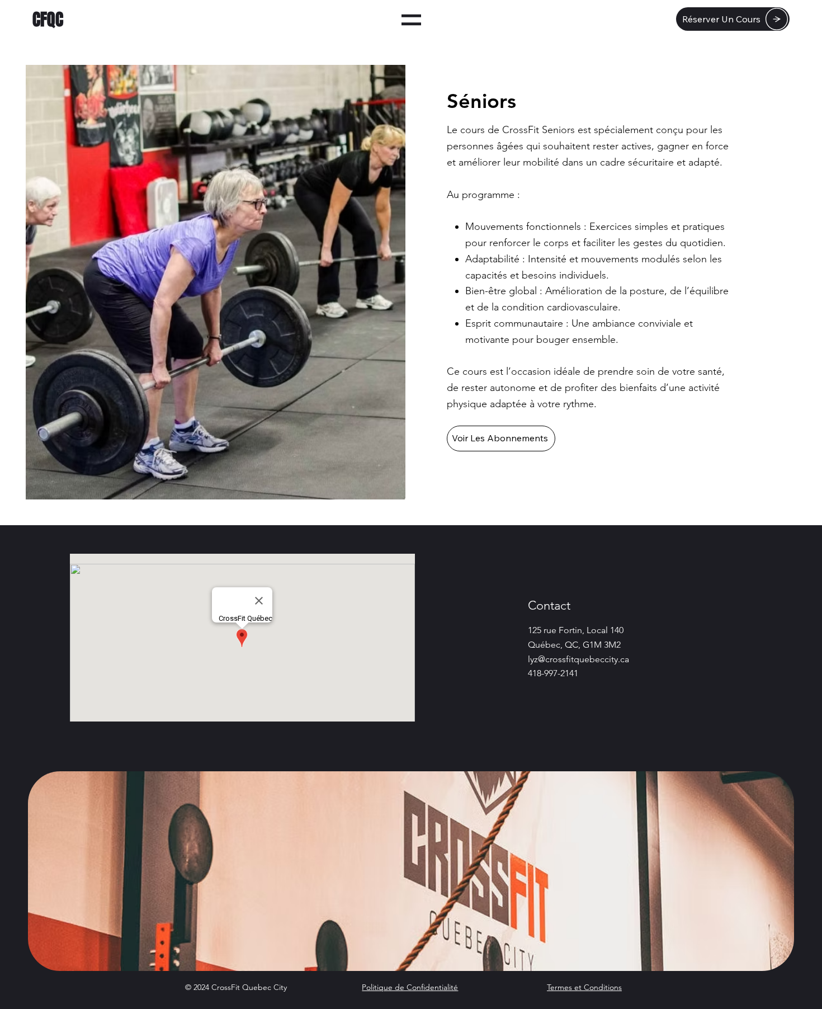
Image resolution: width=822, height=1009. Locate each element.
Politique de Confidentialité (410, 987)
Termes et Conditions (584, 987)
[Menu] (411, 20)
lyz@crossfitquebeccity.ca (578, 659)
